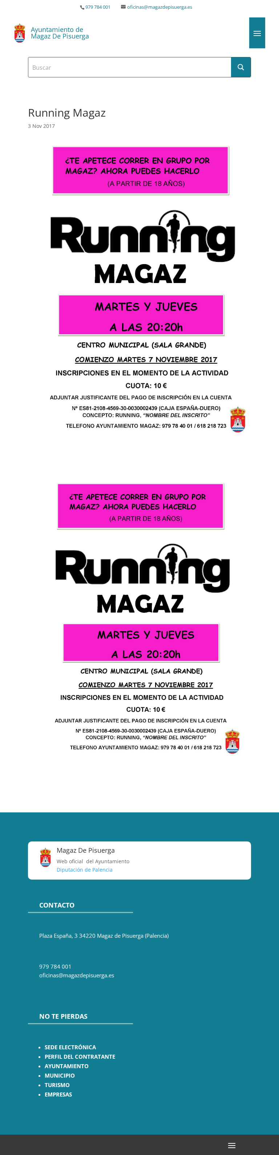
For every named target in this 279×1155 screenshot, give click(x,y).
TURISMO (57, 1085)
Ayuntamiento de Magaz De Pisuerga (60, 32)
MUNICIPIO (60, 1075)
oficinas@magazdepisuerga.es (159, 7)
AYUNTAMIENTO (67, 1066)
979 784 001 (97, 7)
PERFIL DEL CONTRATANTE (80, 1057)
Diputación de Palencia (85, 869)
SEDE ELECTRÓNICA (70, 1047)
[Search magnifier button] (241, 67)
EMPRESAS (58, 1094)
